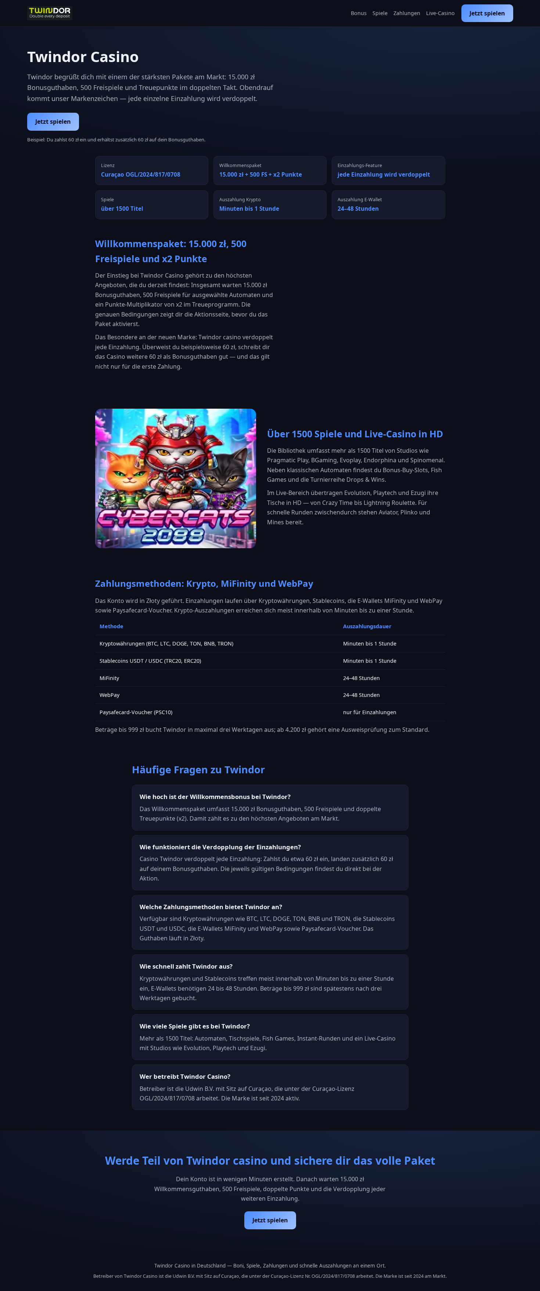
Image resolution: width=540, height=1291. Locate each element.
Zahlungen (406, 13)
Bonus (359, 13)
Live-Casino (440, 13)
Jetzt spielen (487, 13)
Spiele (380, 13)
